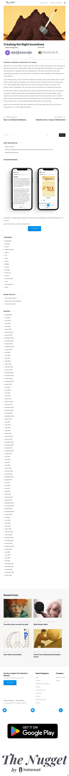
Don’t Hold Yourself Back (12, 654)
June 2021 (7, 485)
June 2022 (8, 459)
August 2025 (8, 349)
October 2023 (8, 413)
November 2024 (9, 375)
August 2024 (8, 384)
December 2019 (9, 537)
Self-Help (7, 270)
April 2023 (7, 430)
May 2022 (7, 462)
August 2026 (8, 315)
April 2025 (7, 361)
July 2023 (7, 422)
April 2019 (7, 560)
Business (7, 244)
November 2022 (9, 445)
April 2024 (8, 396)
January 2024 (8, 404)
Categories (43, 3)
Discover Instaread (56, 3)
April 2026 (8, 326)
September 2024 (9, 381)
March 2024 (8, 398)
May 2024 (7, 393)
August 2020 (8, 514)
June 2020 (8, 520)
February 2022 (9, 471)
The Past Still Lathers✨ (11, 298)
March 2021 (8, 494)
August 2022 (8, 453)
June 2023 (8, 424)
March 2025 (8, 364)
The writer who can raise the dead (16, 624)
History (7, 252)
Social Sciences (40, 690)
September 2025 (9, 346)
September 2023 (9, 416)
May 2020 (7, 523)
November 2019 (9, 540)
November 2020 (9, 505)
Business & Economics (43, 684)
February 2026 (9, 332)
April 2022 (7, 465)
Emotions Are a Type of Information (50, 118)
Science (7, 267)
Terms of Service (9, 700)
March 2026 (8, 329)
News (6, 258)
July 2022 (7, 456)
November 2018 (9, 566)
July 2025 (7, 352)
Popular (38, 680)
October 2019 (8, 543)
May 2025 (7, 358)
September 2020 (9, 511)
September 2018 (9, 572)
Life (6, 255)
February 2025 (9, 367)
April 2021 (7, 491)
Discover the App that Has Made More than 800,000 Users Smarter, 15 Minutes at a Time (29, 149)
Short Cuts (8, 272)
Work (6, 287)
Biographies (8, 241)
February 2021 (9, 497)
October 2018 (8, 569)
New (37, 677)
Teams (58, 680)
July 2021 (7, 482)
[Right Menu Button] (68, 775)
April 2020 (8, 526)
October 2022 (8, 448)
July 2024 (7, 387)
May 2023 (7, 427)
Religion (7, 264)
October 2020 (9, 508)
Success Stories (9, 278)
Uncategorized (9, 284)
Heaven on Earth (9, 146)
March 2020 (8, 529)
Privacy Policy (20, 700)
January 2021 (8, 500)
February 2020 (9, 531)
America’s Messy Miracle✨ (12, 152)
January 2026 (8, 335)
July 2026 (7, 317)
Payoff (14, 107)
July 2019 (7, 552)
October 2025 (8, 343)
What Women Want (41, 624)
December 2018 (9, 563)
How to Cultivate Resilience (15, 118)
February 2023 (9, 436)
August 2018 (8, 575)
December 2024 (9, 372)
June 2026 (8, 320)
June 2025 (8, 355)
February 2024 (9, 401)
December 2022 (9, 442)
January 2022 (8, 474)
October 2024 (8, 378)
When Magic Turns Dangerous (13, 301)
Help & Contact (60, 677)
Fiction (7, 246)
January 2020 (8, 534)
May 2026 (7, 323)
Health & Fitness (9, 249)
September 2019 (9, 546)
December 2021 (9, 477)
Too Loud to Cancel (10, 304)
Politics (7, 261)
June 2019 (7, 555)
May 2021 (7, 488)
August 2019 (8, 549)
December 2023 (9, 407)
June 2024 (8, 390)
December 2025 (9, 338)
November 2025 (9, 341)
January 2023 (8, 439)
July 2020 (7, 517)
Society (7, 275)
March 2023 (8, 433)
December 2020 (9, 503)
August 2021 (8, 479)
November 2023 (9, 410)
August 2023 (8, 419)
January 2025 (8, 370)
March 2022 (8, 468)
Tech (6, 281)
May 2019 (7, 558)
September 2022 (9, 451)
